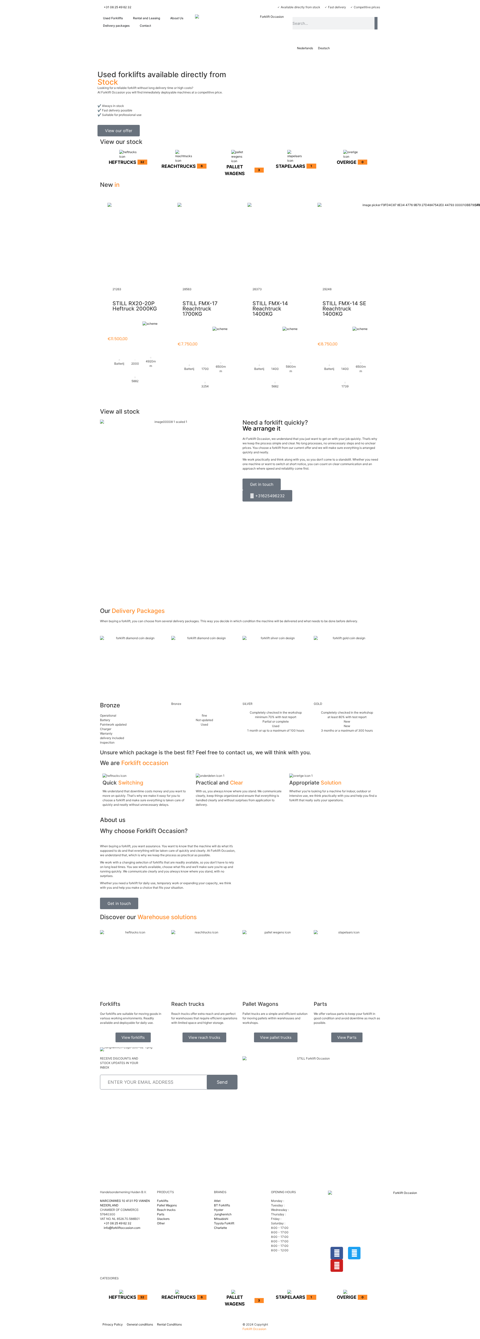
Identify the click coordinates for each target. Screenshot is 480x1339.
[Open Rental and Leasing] (162, 18)
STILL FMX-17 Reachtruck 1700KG (200, 308)
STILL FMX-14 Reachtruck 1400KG (270, 308)
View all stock (120, 411)
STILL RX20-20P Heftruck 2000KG (134, 306)
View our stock (121, 141)
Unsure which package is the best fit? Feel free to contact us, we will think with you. (205, 752)
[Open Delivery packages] (132, 25)
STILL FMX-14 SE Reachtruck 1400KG (344, 308)
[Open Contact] (153, 25)
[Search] (376, 23)
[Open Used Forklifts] (125, 18)
